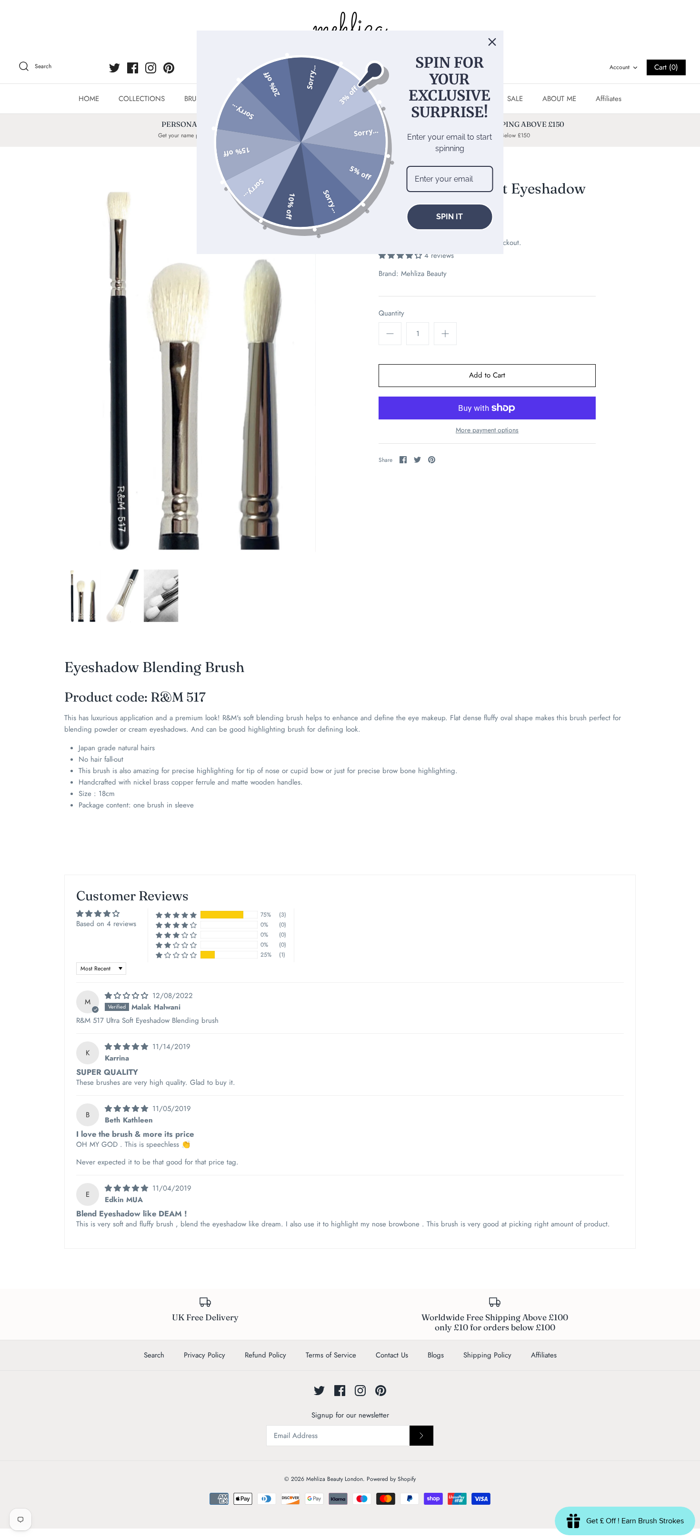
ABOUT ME (559, 98)
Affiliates (608, 98)
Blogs (436, 1355)
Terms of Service (331, 1355)
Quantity (391, 313)
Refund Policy (265, 1355)
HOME (89, 98)
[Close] (492, 42)
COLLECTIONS (142, 98)
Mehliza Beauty (424, 273)
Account (620, 67)
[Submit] (421, 1436)
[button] (401, 255)
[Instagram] (150, 67)
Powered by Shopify (391, 1479)
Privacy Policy (204, 1355)
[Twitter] (114, 67)
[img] (127, 995)
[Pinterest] (168, 67)
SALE (515, 98)
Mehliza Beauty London (334, 1479)
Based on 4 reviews (106, 923)
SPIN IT (449, 216)
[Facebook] (132, 67)
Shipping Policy (487, 1355)
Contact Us (392, 1355)
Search (154, 1355)
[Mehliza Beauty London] (350, 29)
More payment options (487, 430)
